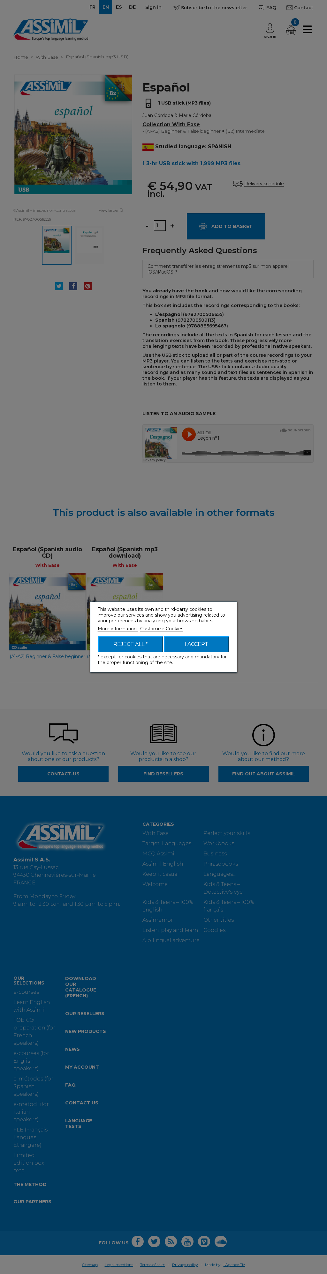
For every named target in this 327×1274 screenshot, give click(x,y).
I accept (196, 644)
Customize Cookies (161, 629)
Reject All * (130, 644)
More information (118, 629)
